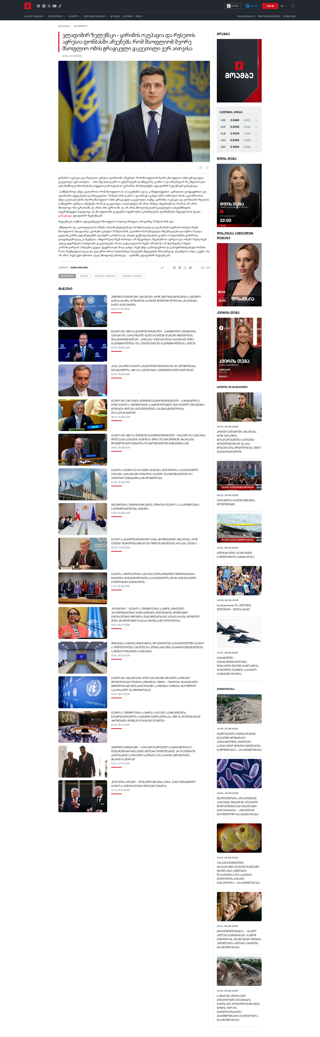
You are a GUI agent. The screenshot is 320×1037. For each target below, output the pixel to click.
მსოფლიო (80, 26)
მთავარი (64, 26)
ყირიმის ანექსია (132, 276)
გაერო (84, 276)
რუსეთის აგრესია (105, 276)
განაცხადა (65, 216)
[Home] (27, 6)
